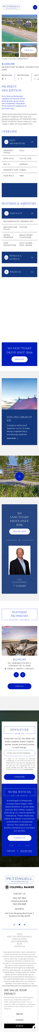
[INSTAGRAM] (14, 924)
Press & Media (19, 939)
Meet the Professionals (19, 936)
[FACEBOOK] (25, 924)
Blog (19, 944)
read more (11, 438)
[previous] (16, 674)
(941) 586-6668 (19, 904)
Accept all (19, 1026)
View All (28, 50)
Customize (19, 1020)
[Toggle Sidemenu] (35, 7)
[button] (19, 838)
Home (19, 934)
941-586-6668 (21, 586)
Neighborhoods (19, 941)
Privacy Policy (28, 769)
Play (19, 27)
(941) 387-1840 (26, 851)
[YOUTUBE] (19, 924)
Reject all (19, 1014)
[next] (22, 674)
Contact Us (19, 946)
